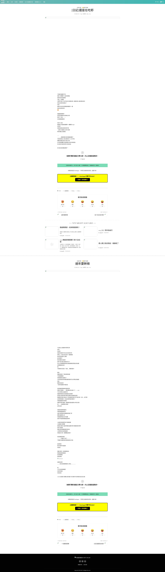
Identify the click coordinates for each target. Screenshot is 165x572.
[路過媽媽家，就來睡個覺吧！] (52, 231)
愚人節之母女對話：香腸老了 (109, 243)
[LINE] (158, 2)
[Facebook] (155, 2)
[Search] (163, 2)
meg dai (62, 235)
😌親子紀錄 (85, 7)
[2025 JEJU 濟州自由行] (90, 231)
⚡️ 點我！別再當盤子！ (82, 179)
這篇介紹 (94, 170)
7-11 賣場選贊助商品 (84, 165)
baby (87, 14)
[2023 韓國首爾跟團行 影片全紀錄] (52, 244)
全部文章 (79, 7)
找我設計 (97, 165)
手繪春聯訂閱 (92, 165)
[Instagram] (157, 2)
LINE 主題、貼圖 (77, 165)
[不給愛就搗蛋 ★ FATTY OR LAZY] (3, 2)
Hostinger (76, 170)
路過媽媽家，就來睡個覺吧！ (70, 227)
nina (90, 14)
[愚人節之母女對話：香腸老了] (90, 244)
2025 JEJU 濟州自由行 (106, 230)
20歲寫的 (84, 14)
